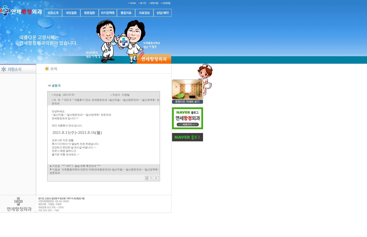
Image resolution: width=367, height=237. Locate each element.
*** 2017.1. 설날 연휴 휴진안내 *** (81, 165)
